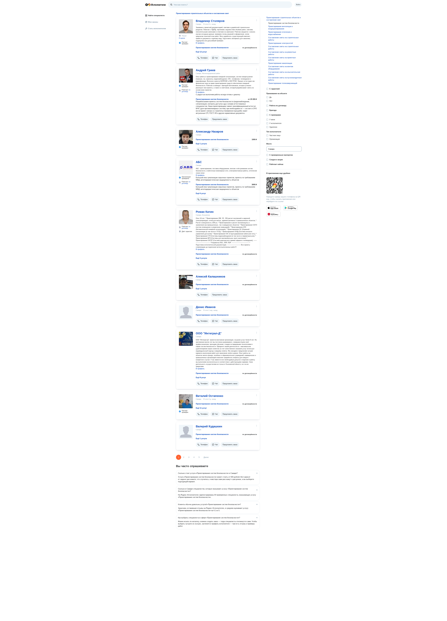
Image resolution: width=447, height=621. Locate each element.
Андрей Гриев (205, 70)
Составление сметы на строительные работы (283, 39)
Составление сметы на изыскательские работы (284, 73)
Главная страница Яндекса (146, 4)
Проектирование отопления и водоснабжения (280, 33)
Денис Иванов (206, 307)
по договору (186, 90)
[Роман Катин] (186, 217)
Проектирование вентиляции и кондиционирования (280, 27)
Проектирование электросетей (280, 43)
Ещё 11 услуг (201, 408)
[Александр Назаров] (186, 137)
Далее (206, 457)
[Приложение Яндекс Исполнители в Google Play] (290, 207)
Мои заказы (153, 22)
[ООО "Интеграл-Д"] (186, 339)
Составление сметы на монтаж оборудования (280, 67)
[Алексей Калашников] (186, 282)
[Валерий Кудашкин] (186, 432)
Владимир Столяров (210, 20)
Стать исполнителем (157, 28)
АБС (199, 162)
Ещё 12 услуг (201, 52)
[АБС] (186, 167)
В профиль (200, 43)
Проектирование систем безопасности (212, 48)
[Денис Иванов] (186, 312)
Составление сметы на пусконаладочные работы (285, 79)
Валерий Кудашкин (209, 426)
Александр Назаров (209, 131)
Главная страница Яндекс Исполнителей (155, 4)
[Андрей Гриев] (186, 76)
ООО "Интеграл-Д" (209, 333)
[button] (202, 57)
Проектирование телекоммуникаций (282, 83)
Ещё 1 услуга (201, 144)
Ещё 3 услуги (201, 258)
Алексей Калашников (210, 276)
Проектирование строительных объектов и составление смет (283, 19)
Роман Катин (205, 211)
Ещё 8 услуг (201, 377)
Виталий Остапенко (209, 395)
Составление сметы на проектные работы (282, 59)
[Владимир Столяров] (186, 26)
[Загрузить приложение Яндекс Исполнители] (284, 185)
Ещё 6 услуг (201, 193)
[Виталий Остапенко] (186, 401)
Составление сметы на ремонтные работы (282, 53)
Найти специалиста (156, 15)
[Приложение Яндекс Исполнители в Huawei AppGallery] (273, 214)
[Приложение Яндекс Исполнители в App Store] (273, 207)
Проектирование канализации (280, 63)
